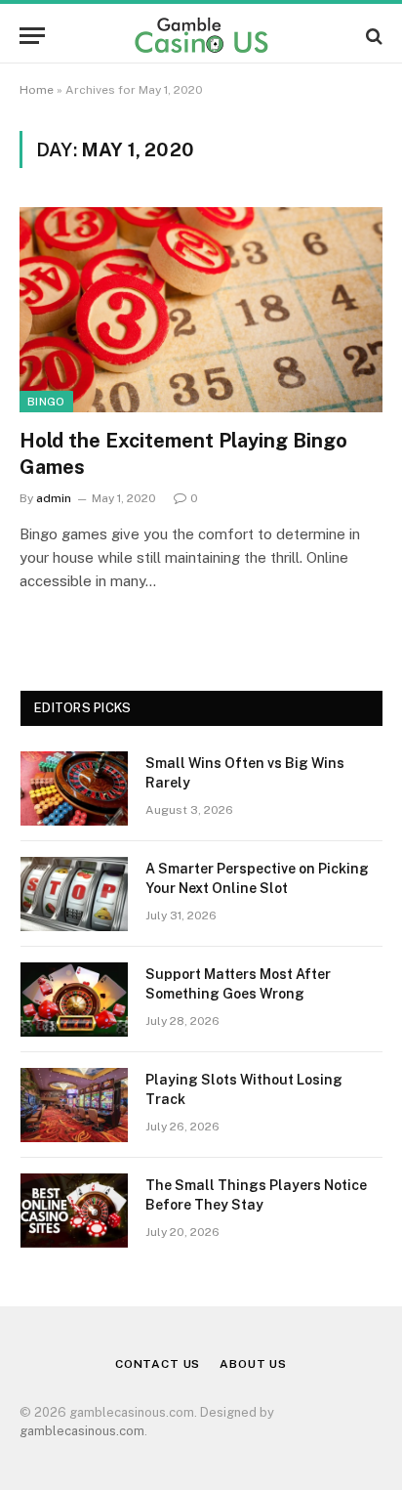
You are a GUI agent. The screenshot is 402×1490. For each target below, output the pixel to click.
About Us (253, 1364)
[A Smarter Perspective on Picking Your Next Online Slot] (74, 894)
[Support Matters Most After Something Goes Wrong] (74, 999)
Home (37, 90)
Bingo (46, 401)
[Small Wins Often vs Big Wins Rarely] (74, 788)
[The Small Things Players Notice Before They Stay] (74, 1210)
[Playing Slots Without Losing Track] (74, 1105)
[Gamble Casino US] (201, 35)
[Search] (372, 36)
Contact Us (157, 1364)
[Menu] (32, 36)
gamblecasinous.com (82, 1431)
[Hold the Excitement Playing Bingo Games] (201, 309)
